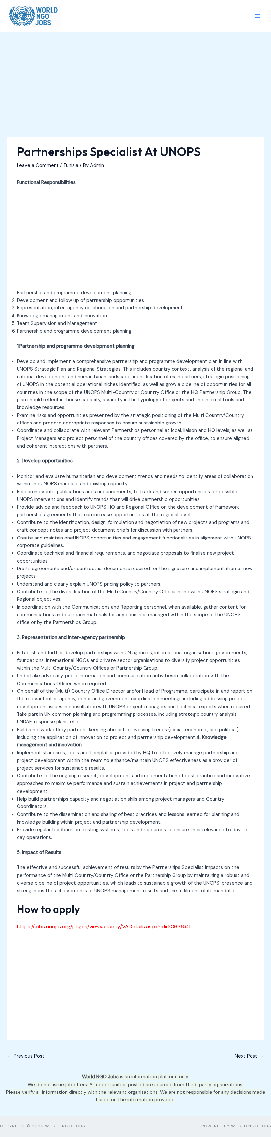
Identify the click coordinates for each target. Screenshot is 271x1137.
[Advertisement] (135, 88)
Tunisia (70, 165)
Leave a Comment (38, 165)
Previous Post (26, 1056)
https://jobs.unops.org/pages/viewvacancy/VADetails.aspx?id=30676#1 (103, 926)
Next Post (249, 1056)
